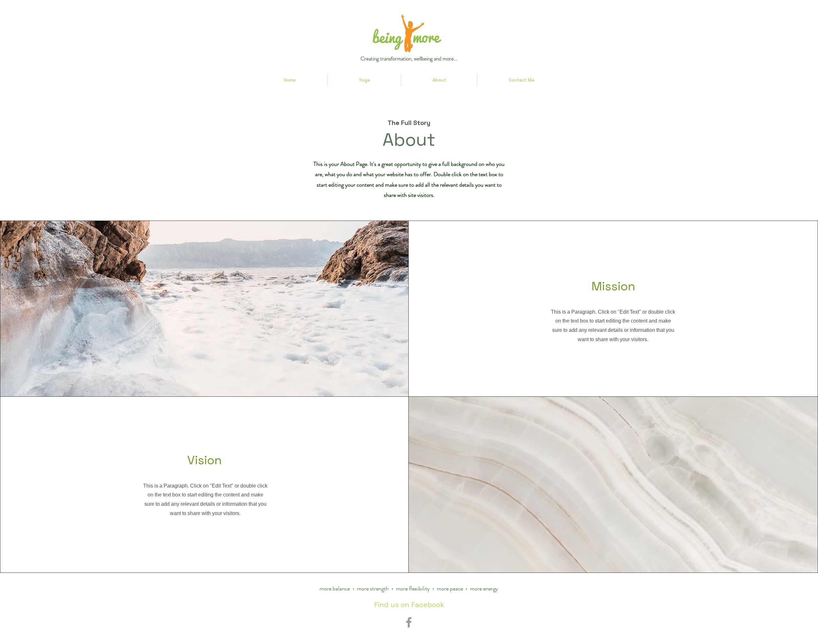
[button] (364, 80)
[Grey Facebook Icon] (409, 622)
